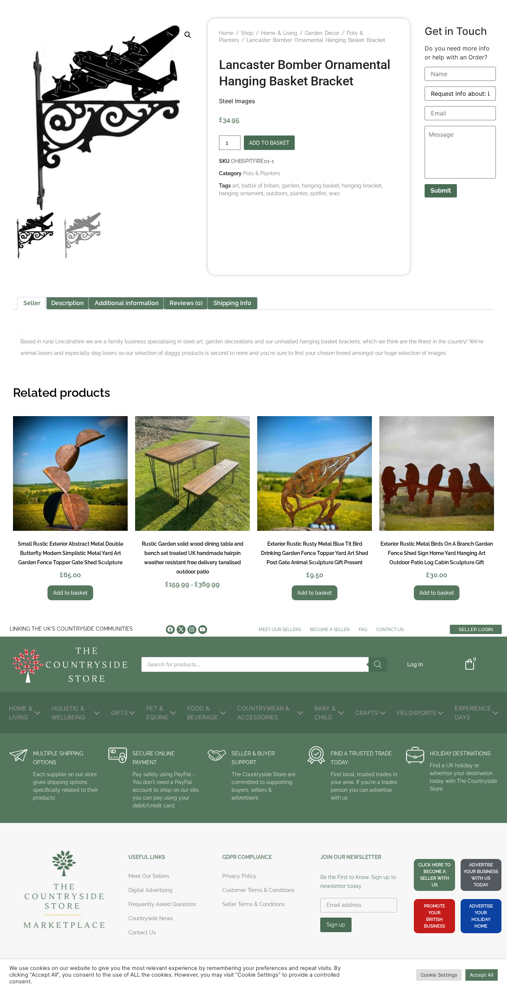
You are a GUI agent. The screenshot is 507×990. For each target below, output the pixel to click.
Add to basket (269, 143)
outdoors (277, 193)
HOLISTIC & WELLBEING (68, 713)
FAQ (363, 629)
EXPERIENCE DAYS (473, 713)
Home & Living (279, 33)
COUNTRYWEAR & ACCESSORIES (263, 713)
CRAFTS (366, 712)
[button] (187, 35)
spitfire (318, 193)
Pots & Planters (261, 173)
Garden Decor (322, 33)
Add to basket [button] (70, 593)
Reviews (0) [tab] (186, 303)
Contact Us (389, 629)
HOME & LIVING (20, 713)
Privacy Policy (239, 876)
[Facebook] (170, 629)
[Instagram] (191, 629)
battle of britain (260, 186)
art (235, 186)
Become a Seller (330, 629)
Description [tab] (67, 303)
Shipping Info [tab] (232, 303)
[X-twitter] (181, 629)
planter (298, 193)
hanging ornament (241, 193)
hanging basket (320, 186)
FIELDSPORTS (416, 712)
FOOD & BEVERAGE (202, 713)
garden (290, 186)
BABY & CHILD (325, 713)
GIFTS (119, 712)
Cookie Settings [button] (439, 975)
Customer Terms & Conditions (258, 890)
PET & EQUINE (157, 713)
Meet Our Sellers (280, 629)
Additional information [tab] (127, 303)
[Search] (378, 664)
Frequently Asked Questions (162, 904)
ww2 (334, 193)
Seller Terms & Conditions (253, 904)
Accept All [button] (481, 975)
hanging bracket (362, 186)
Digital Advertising (150, 890)
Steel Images (237, 101)
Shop (247, 33)
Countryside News (150, 918)
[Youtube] (202, 629)
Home (226, 33)
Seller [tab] (31, 303)
